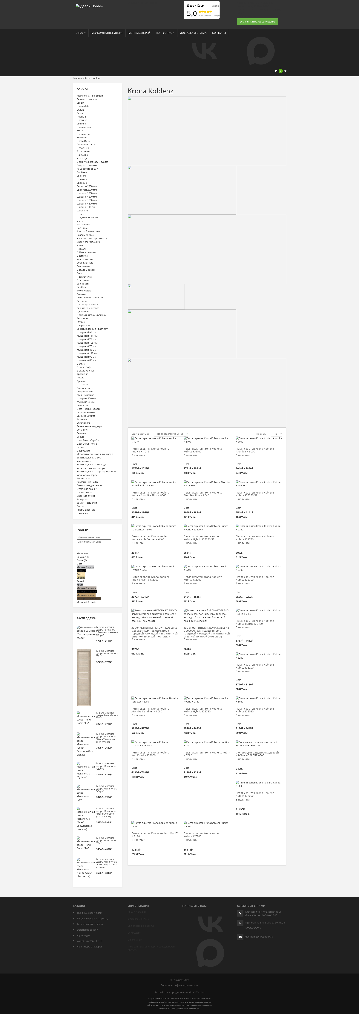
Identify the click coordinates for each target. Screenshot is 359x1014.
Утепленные (84, 461)
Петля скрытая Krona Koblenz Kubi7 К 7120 (154, 835)
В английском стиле (88, 231)
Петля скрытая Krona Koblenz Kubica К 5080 (255, 710)
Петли (80, 506)
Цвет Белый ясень (87, 443)
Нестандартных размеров (92, 238)
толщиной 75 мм (86, 346)
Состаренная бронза (89, 598)
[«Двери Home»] (89, 5)
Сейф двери (134, 932)
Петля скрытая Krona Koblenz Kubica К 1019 (150, 450)
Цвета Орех (83, 141)
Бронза (81, 577)
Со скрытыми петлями (90, 297)
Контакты (219, 32)
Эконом (81, 175)
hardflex (81, 287)
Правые (81, 381)
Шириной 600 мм (87, 203)
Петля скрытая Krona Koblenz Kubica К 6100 (203, 450)
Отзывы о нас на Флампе (142, 2)
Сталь (82, 560)
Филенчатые (84, 290)
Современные (85, 262)
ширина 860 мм (86, 412)
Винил (80, 102)
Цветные (82, 120)
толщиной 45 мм (86, 349)
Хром (80, 584)
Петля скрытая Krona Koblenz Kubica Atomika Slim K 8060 (150, 494)
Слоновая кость (86, 144)
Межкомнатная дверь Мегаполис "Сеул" (106, 789)
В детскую (82, 158)
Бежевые (82, 137)
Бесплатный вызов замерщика (257, 21)
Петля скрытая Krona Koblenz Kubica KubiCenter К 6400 (150, 538)
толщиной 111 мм (87, 335)
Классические (85, 259)
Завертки (82, 499)
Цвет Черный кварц (88, 408)
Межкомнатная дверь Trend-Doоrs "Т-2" (107, 715)
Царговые (82, 311)
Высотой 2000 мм (87, 189)
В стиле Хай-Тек (85, 370)
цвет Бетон (83, 405)
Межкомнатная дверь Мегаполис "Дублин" (106, 766)
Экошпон (82, 318)
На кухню (82, 155)
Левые (80, 377)
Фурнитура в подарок (89, 946)
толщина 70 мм (86, 402)
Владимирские (85, 235)
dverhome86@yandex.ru (259, 936)
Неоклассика (84, 276)
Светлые (81, 123)
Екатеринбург (148, 946)
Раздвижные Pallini (87, 482)
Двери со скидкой (87, 165)
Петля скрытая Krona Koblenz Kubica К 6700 (255, 578)
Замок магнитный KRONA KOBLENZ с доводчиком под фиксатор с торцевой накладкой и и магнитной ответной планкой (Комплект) (154, 632)
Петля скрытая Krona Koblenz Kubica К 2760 (255, 538)
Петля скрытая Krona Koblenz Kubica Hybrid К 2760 (150, 578)
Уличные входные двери (91, 468)
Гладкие (81, 294)
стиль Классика (85, 395)
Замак (83, 557)
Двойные (82, 172)
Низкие (81, 214)
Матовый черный (87, 591)
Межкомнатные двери (107, 32)
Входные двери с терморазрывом (96, 471)
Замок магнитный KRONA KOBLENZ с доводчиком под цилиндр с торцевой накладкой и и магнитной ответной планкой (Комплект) (207, 632)
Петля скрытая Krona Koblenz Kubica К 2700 (203, 578)
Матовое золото (86, 595)
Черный (81, 570)
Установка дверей (87, 475)
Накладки (82, 513)
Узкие (80, 221)
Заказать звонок (246, 16)
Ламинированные (87, 304)
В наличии (138, 455)
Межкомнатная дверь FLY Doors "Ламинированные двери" (107, 631)
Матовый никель (86, 588)
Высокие (82, 182)
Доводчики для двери (89, 485)
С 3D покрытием (86, 252)
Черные (81, 116)
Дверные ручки (86, 495)
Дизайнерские (85, 388)
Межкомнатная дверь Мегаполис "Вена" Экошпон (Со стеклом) (106, 812)
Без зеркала (83, 422)
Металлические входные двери (95, 454)
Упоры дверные (86, 509)
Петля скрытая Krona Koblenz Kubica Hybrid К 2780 (203, 710)
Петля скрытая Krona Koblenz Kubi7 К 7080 (207, 754)
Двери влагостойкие (88, 241)
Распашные (83, 224)
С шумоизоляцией (87, 217)
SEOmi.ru (199, 992)
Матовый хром (85, 567)
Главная (77, 78)
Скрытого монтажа (88, 308)
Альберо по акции (87, 168)
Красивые (82, 374)
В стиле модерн (86, 269)
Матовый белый (86, 602)
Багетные (82, 301)
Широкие (82, 210)
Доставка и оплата (193, 32)
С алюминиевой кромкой (91, 315)
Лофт (80, 273)
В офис (81, 363)
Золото (81, 574)
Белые (80, 109)
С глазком (82, 384)
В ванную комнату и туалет (92, 161)
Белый (80, 581)
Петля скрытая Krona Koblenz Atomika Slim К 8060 (203, 494)
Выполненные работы (141, 925)
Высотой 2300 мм (87, 186)
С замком (82, 255)
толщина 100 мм (86, 398)
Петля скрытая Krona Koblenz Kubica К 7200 (203, 835)
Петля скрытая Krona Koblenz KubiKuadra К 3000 (150, 754)
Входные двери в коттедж (91, 464)
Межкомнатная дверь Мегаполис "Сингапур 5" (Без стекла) (106, 863)
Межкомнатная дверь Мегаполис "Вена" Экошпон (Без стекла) (106, 737)
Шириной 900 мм (87, 193)
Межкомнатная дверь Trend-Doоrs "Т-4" (107, 841)
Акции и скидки (137, 911)
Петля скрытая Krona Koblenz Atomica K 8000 (255, 450)
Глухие (81, 322)
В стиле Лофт (84, 367)
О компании (135, 939)
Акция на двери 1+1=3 (89, 941)
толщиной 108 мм (87, 342)
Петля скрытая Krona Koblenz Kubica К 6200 (255, 666)
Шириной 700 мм (87, 200)
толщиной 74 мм (86, 339)
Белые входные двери (89, 426)
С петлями (83, 280)
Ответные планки (87, 489)
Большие (82, 228)
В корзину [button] (156, 527)
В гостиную (83, 151)
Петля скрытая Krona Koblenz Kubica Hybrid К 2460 (255, 622)
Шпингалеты (84, 492)
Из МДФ (81, 248)
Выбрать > (155, 440)
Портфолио (164, 32)
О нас (80, 32)
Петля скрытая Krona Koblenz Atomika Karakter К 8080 (150, 710)
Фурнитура (83, 478)
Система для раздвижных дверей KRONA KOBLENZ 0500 (257, 754)
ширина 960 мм (86, 415)
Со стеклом (83, 266)
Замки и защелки (87, 502)
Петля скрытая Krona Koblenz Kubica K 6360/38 (255, 494)
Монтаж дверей (139, 32)
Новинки (82, 179)
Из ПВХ (81, 245)
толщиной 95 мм (86, 332)
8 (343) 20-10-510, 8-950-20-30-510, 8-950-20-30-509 (265, 925)
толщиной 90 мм (86, 356)
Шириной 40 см (86, 207)
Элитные (82, 419)
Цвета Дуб (83, 106)
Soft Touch (83, 283)
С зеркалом (83, 325)
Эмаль (80, 130)
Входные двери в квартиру (92, 328)
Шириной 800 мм (87, 196)
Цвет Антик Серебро (88, 440)
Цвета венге (84, 134)
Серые (80, 113)
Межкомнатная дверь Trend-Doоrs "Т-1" (107, 653)
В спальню (83, 148)
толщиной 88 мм (86, 360)
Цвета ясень (84, 127)
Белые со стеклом (87, 99)
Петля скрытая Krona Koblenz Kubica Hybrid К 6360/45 (203, 538)
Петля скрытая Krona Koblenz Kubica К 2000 (255, 795)
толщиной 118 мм (87, 353)
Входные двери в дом (89, 457)
